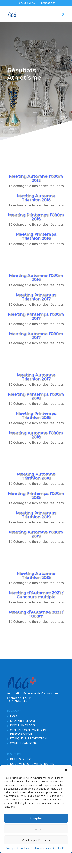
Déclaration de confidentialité (47, 848)
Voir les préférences (36, 840)
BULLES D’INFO (21, 759)
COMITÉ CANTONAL (24, 743)
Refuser (36, 829)
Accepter (36, 818)
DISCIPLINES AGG (22, 725)
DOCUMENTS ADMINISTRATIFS (32, 764)
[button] (66, 770)
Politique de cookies (17, 848)
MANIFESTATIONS (23, 720)
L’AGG (14, 716)
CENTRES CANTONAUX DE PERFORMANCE (28, 731)
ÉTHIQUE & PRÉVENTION (28, 738)
